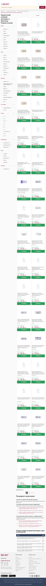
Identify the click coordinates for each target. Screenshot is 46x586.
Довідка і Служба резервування (34, 563)
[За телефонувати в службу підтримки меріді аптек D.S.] (38, 4)
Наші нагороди (18, 558)
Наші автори (18, 564)
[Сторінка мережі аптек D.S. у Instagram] (32, 576)
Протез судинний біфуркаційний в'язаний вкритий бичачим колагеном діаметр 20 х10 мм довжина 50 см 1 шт (30, 521)
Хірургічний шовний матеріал (23, 11)
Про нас (17, 557)
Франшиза (17, 561)
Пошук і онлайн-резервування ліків (35, 558)
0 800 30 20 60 (5, 560)
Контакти (17, 566)
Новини (17, 560)
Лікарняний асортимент (11, 11)
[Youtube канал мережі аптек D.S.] (34, 576)
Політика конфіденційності (20, 567)
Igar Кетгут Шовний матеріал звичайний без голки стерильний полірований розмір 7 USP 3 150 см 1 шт (31, 513)
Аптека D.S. (3, 11)
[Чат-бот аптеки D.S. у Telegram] (37, 576)
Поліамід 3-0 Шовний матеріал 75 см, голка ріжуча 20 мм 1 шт (31, 510)
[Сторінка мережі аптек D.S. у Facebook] (30, 576)
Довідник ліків (31, 570)
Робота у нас (18, 563)
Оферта (17, 570)
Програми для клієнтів (33, 561)
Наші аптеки (31, 560)
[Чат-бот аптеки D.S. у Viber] (39, 576)
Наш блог (30, 557)
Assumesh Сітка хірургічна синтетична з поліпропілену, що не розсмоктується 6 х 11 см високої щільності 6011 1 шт (30, 526)
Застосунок (31, 564)
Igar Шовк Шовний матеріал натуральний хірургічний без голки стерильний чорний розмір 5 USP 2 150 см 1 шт (31, 508)
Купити (24, 42)
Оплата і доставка (32, 567)
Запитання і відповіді (32, 566)
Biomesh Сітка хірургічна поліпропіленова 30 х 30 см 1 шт (30, 523)
